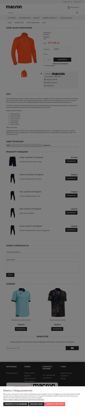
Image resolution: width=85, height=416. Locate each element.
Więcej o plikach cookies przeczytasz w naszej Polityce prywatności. (23, 400)
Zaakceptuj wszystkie (55, 404)
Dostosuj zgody (36, 404)
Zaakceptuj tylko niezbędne (16, 404)
